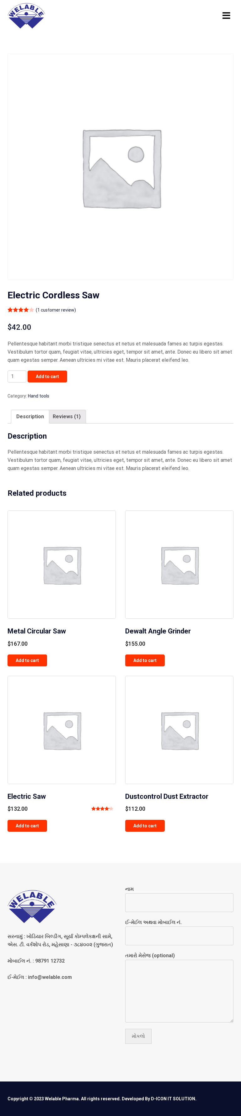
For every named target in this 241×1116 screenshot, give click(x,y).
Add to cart (47, 376)
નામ (129, 889)
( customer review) (56, 309)
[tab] (30, 417)
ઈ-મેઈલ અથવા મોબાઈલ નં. (153, 922)
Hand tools (38, 395)
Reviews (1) (67, 416)
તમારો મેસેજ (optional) (150, 955)
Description (30, 416)
